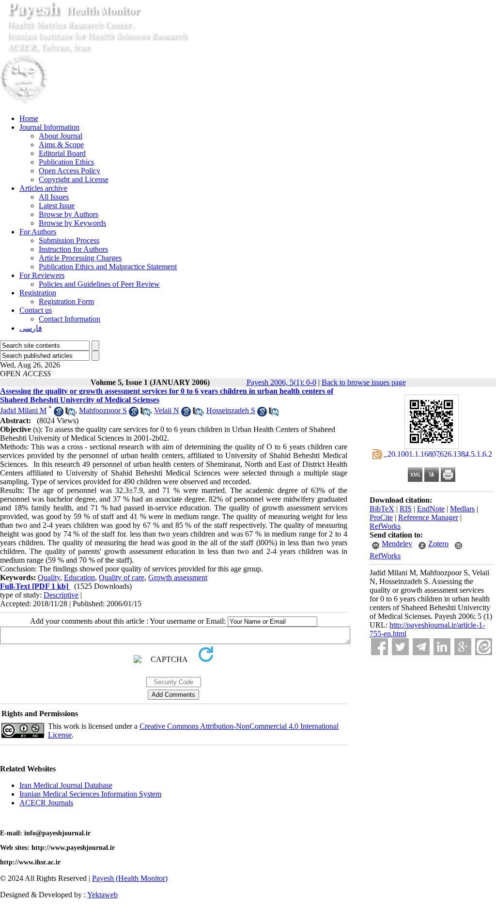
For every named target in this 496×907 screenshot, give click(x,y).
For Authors (37, 232)
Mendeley (397, 543)
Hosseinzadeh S (230, 410)
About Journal (60, 136)
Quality (49, 577)
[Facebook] (379, 646)
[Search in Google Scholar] (58, 414)
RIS (406, 509)
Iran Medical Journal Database (65, 785)
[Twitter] (400, 646)
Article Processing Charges (80, 258)
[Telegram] (421, 646)
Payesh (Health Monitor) (130, 878)
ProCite (381, 517)
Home (28, 118)
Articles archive (43, 188)
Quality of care (121, 577)
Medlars (462, 509)
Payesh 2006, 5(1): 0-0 (281, 382)
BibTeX (382, 509)
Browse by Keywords (72, 223)
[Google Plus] (462, 646)
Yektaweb (102, 895)
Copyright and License (73, 179)
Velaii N (166, 410)
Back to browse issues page (364, 382)
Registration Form (66, 301)
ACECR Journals (46, 803)
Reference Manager (428, 517)
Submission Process (69, 240)
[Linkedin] (442, 646)
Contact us (35, 310)
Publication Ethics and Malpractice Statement (108, 266)
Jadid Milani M (23, 410)
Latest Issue (57, 205)
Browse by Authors (68, 214)
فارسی (30, 328)
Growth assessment (177, 577)
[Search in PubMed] (70, 414)
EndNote (431, 509)
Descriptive (61, 595)
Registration (37, 293)
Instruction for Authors (73, 249)
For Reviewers (41, 275)
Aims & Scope (61, 144)
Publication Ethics (66, 162)
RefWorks (385, 526)
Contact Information (69, 319)
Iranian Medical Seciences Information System (90, 794)
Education (79, 577)
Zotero (438, 543)
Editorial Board (62, 153)
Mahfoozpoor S (103, 410)
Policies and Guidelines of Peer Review (99, 284)
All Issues (54, 197)
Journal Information (49, 127)
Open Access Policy (69, 171)
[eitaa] (483, 646)
